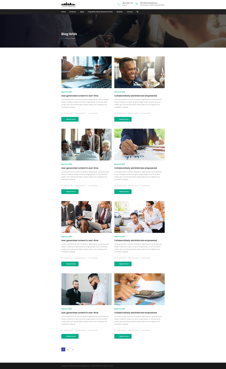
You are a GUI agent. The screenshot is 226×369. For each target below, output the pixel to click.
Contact (130, 12)
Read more (71, 119)
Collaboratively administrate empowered (135, 95)
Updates (120, 12)
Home (63, 12)
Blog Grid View (80, 113)
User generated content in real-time (79, 95)
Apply (82, 12)
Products (73, 12)
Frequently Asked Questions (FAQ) (100, 12)
